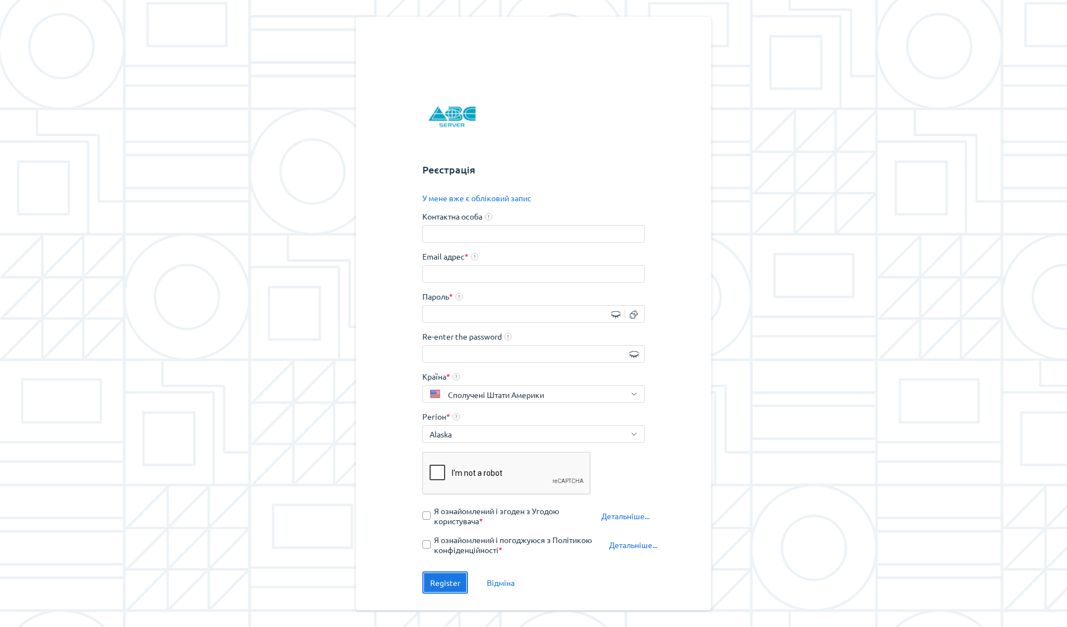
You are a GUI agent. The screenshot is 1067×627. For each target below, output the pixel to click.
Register (445, 583)
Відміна (501, 583)
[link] (476, 198)
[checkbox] (506, 516)
